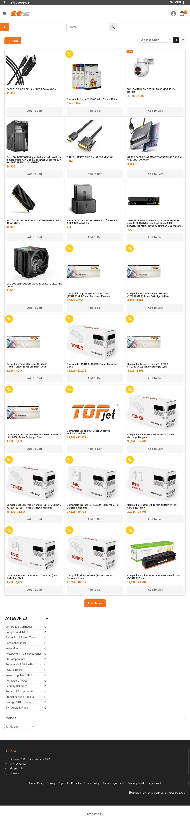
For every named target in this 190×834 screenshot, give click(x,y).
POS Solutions (14, 669)
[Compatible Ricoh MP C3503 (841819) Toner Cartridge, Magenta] (155, 413)
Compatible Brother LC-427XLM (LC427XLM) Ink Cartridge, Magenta (93, 506)
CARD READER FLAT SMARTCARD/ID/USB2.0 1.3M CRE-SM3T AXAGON (154, 158)
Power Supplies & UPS (19, 675)
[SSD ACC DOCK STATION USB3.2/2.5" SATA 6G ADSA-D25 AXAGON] (95, 198)
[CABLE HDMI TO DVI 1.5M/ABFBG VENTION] (95, 135)
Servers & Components (19, 691)
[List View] (183, 40)
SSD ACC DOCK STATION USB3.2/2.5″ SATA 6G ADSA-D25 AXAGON (92, 221)
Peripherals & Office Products (23, 664)
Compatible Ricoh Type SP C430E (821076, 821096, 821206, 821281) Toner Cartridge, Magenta (33, 506)
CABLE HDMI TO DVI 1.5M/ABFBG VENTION (90, 157)
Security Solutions (16, 686)
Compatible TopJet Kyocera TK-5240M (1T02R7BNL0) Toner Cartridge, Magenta (88, 295)
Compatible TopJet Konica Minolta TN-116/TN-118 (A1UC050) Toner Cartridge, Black (33, 436)
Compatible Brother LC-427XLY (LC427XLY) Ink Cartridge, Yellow (152, 506)
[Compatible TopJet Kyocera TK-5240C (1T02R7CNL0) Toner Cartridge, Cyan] (35, 342)
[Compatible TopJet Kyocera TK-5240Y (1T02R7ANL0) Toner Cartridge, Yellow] (155, 271)
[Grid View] (176, 40)
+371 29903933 (18, 764)
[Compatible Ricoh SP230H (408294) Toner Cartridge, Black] (95, 553)
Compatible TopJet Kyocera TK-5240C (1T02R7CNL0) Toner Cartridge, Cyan (26, 365)
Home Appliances (16, 642)
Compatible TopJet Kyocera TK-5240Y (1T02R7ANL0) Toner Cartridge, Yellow (148, 295)
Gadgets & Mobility (17, 632)
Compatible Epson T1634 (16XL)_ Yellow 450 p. (92, 99)
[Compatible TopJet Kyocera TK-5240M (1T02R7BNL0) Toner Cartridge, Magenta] (95, 271)
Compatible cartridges (19, 626)
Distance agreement (113, 783)
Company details (136, 783)
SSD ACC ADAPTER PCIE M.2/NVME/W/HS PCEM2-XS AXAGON (34, 221)
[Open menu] (5, 14)
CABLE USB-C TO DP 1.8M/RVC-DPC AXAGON (31, 89)
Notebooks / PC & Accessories (24, 653)
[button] (34, 111)
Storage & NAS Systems (20, 702)
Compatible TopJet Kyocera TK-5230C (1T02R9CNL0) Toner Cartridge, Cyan (147, 365)
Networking (12, 648)
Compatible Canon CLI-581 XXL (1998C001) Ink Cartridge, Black (31, 576)
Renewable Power (16, 680)
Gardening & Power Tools (20, 637)
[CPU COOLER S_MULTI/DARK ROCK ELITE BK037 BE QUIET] (35, 262)
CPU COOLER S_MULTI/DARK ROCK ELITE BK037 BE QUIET (34, 285)
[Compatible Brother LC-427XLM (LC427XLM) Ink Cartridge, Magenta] (95, 483)
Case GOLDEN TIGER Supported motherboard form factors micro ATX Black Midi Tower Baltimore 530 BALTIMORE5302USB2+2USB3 (33, 160)
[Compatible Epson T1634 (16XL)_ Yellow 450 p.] (95, 77)
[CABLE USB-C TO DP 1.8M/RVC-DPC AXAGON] (35, 67)
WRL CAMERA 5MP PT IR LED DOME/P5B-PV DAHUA (151, 90)
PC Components (15, 659)
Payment (63, 783)
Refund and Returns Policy (85, 783)
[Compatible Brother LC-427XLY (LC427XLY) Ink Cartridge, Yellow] (155, 483)
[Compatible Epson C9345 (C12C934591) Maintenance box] (95, 411)
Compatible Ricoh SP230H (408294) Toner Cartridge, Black (89, 576)
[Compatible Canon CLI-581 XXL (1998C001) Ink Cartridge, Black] (35, 553)
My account (155, 783)
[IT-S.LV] (20, 13)
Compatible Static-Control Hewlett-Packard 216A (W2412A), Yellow (153, 576)
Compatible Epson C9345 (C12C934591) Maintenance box (88, 432)
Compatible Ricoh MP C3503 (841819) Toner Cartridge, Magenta (151, 436)
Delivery (51, 783)
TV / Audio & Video (17, 707)
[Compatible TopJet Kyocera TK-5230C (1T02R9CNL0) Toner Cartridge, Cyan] (155, 342)
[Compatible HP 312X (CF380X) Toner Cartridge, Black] (95, 342)
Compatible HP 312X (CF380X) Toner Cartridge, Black (92, 365)
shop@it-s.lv (16, 768)
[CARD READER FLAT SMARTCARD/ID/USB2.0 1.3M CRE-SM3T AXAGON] (155, 135)
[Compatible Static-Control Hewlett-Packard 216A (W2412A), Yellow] (155, 553)
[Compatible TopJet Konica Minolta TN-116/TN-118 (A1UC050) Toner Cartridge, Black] (35, 413)
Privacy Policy (36, 783)
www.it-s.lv (16, 773)
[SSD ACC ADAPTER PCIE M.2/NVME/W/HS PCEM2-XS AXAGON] (35, 198)
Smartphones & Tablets (20, 696)
